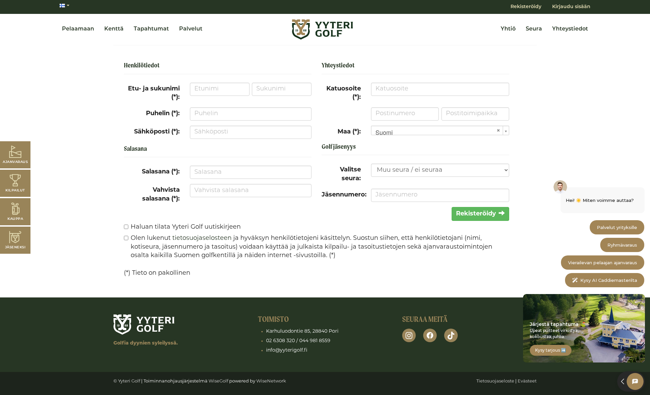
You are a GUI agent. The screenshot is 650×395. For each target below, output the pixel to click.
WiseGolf (218, 381)
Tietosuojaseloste (495, 381)
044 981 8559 (314, 341)
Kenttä (114, 29)
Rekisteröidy (526, 6)
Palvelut (190, 29)
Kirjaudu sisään (571, 6)
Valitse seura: (350, 174)
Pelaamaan (78, 29)
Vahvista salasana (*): (161, 194)
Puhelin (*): (163, 114)
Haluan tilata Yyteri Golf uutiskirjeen (186, 227)
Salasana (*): (161, 172)
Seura (534, 29)
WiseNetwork (271, 381)
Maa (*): (349, 132)
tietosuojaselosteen (202, 238)
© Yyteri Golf (126, 381)
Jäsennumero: (344, 195)
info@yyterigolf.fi (286, 350)
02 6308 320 (280, 341)
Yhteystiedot (570, 29)
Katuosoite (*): (343, 93)
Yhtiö (508, 29)
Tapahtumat (151, 29)
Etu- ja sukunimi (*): (154, 93)
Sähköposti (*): (157, 132)
